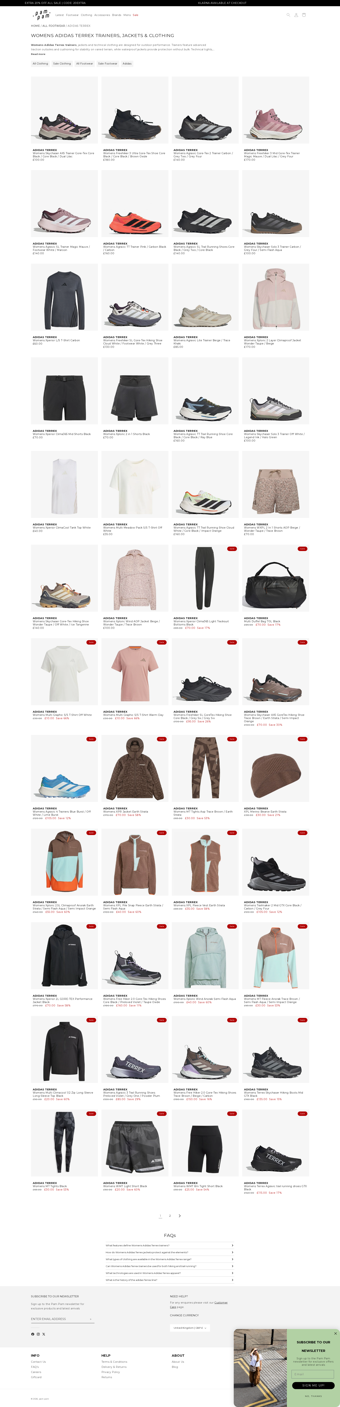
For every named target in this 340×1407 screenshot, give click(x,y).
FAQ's (35, 1367)
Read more (38, 54)
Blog (175, 1367)
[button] (87, 15)
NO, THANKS (313, 1396)
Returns (106, 1377)
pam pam (44, 1399)
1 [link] (160, 1215)
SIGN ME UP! (313, 1385)
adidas (127, 63)
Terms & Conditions (114, 1361)
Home (35, 25)
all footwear (53, 25)
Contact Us (38, 1361)
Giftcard (36, 1377)
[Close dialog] (335, 1333)
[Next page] (179, 1216)
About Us (178, 1361)
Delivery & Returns (114, 1367)
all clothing (40, 63)
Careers (36, 1372)
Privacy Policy (110, 1372)
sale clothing (62, 63)
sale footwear (107, 63)
